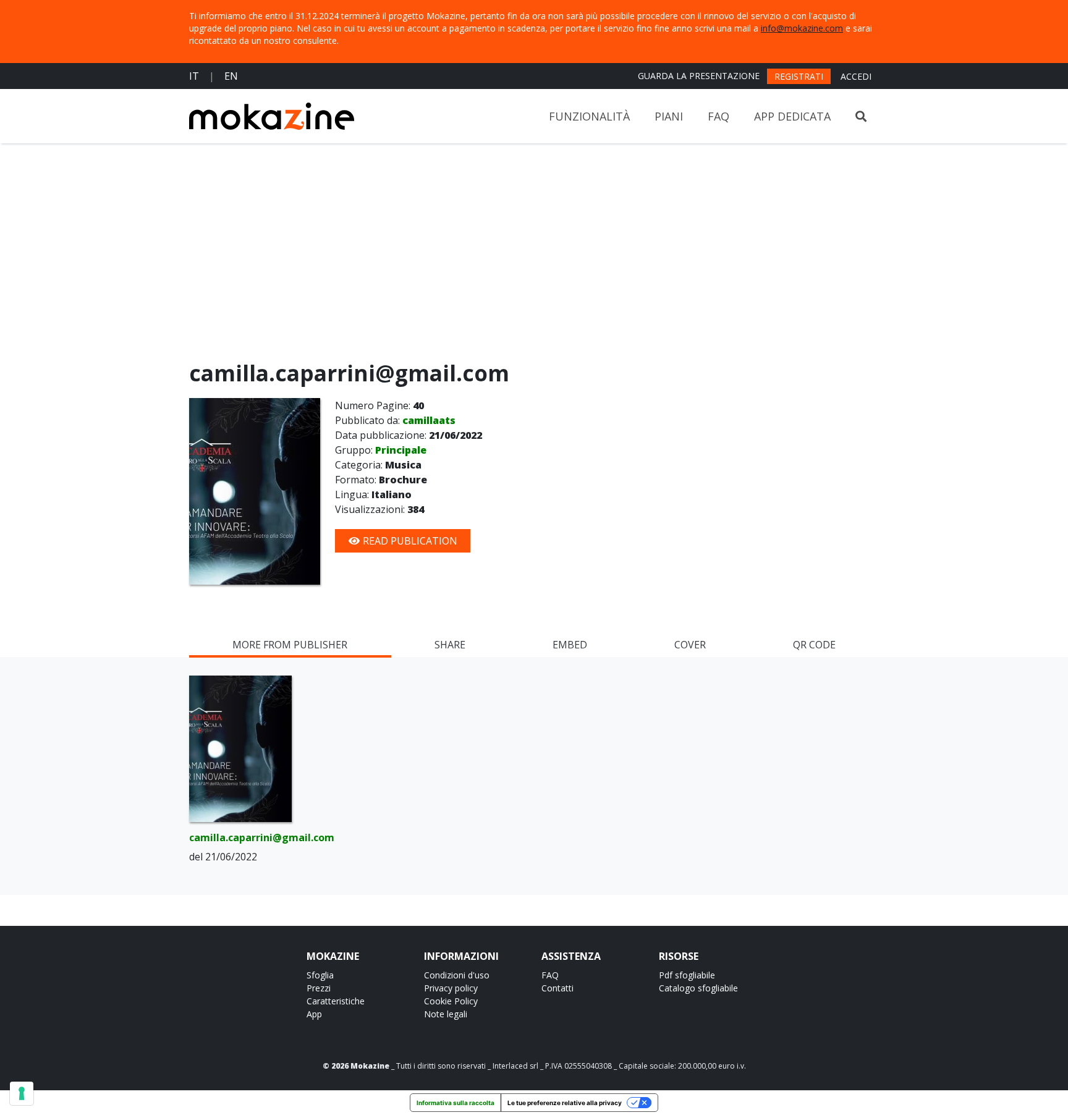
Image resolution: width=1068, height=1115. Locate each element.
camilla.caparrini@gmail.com (240, 837)
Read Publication (408, 541)
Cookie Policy (451, 1001)
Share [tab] (449, 644)
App (314, 1014)
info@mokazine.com (802, 28)
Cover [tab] (690, 644)
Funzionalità (589, 116)
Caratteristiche (336, 1001)
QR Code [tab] (814, 644)
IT (194, 76)
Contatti (557, 988)
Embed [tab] (570, 644)
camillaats (429, 420)
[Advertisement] (534, 254)
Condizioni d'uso (457, 975)
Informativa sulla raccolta (455, 1102)
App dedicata (792, 116)
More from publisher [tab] (289, 644)
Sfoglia (320, 975)
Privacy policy (451, 988)
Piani (669, 116)
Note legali (445, 1014)
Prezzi (319, 988)
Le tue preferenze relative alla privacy (564, 1102)
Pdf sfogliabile (687, 975)
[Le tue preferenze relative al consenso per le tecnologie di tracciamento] (21, 1093)
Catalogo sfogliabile (698, 988)
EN (231, 76)
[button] (861, 116)
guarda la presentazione (699, 76)
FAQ (718, 116)
